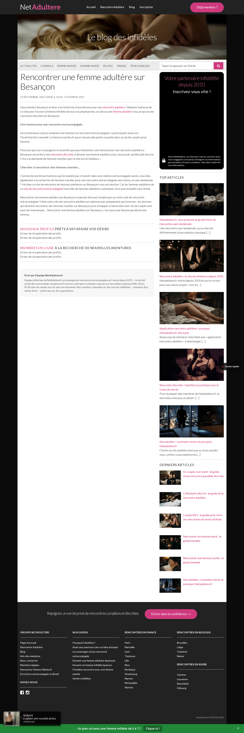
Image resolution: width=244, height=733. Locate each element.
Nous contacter (29, 660)
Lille (127, 660)
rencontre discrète (62, 154)
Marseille (130, 647)
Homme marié (89, 65)
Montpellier (131, 682)
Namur (180, 656)
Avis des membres (30, 656)
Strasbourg (131, 673)
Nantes (129, 678)
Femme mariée (66, 65)
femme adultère (122, 111)
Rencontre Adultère (112, 7)
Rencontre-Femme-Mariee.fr (36, 669)
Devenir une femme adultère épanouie (94, 660)
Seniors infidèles (82, 678)
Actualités (28, 65)
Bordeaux (130, 669)
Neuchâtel (183, 683)
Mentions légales (29, 665)
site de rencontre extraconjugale (43, 188)
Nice (127, 665)
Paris (127, 642)
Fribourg (181, 688)
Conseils (47, 65)
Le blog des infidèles (122, 37)
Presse (121, 65)
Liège (180, 647)
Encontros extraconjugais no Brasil (39, 673)
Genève (181, 674)
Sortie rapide (232, 366)
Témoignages (140, 65)
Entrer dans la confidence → (171, 614)
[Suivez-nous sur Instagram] (28, 692)
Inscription (146, 7)
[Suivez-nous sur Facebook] (23, 692)
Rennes (129, 687)
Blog (132, 7)
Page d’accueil (28, 642)
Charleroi (182, 651)
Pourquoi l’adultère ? (84, 642)
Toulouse (130, 656)
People (108, 65)
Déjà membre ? (207, 7)
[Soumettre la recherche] (218, 65)
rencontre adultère (113, 107)
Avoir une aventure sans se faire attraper (95, 647)
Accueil (91, 7)
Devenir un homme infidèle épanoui (92, 665)
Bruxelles (182, 642)
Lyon (127, 651)
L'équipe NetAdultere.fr (49, 275)
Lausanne (182, 679)
